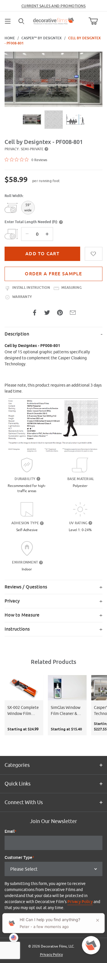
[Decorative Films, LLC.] (53, 20)
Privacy (12, 601)
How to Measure (22, 615)
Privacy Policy (80, 901)
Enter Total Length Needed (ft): (31, 221)
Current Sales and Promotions (53, 5)
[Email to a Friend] (73, 312)
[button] (32, 119)
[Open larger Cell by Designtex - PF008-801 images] (53, 79)
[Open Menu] (8, 21)
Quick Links (18, 784)
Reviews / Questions (26, 587)
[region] (53, 119)
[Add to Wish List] (93, 254)
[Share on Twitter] (47, 312)
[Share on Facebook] (34, 312)
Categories (17, 765)
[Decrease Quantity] (27, 234)
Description (17, 334)
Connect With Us (24, 802)
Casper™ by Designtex (41, 38)
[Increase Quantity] (47, 234)
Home (10, 38)
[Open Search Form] (21, 21)
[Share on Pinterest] (60, 312)
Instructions (17, 629)
